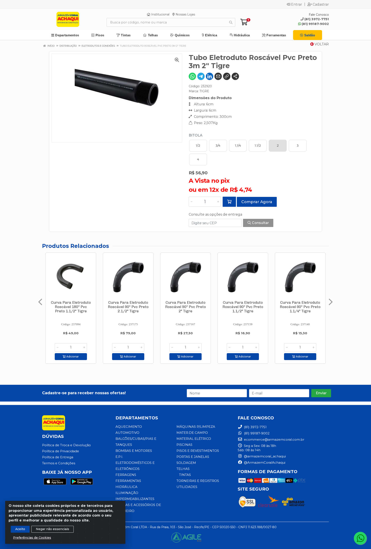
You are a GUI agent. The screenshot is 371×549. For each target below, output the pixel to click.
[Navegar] (40, 302)
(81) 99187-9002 (315, 24)
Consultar (260, 223)
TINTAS (185, 475)
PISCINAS (184, 445)
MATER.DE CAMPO (192, 433)
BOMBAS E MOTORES (134, 451)
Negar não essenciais (52, 529)
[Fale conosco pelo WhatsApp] (360, 538)
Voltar (321, 44)
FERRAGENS (126, 475)
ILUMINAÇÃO (127, 493)
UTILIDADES (186, 487)
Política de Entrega (57, 457)
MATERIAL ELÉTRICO (193, 439)
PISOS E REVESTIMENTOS (197, 451)
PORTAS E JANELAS (192, 457)
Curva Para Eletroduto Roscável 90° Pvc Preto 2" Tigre (185, 306)
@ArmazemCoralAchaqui (264, 462)
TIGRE (204, 91)
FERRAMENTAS (128, 481)
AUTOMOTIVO (127, 433)
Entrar (296, 4)
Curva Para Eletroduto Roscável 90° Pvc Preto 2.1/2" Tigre (128, 306)
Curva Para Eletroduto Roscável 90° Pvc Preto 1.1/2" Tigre (242, 306)
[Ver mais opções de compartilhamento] (235, 76)
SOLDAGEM (186, 463)
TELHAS (183, 469)
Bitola (195, 135)
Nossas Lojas (185, 14)
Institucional (159, 14)
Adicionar (72, 356)
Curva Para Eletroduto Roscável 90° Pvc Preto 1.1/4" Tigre (300, 306)
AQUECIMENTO (129, 427)
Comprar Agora (256, 201)
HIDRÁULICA (126, 487)
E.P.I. (119, 457)
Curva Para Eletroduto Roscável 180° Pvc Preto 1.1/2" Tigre (71, 306)
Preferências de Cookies (32, 538)
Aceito (20, 529)
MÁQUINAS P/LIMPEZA (195, 427)
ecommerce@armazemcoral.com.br (273, 439)
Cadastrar (321, 4)
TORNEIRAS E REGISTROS (197, 481)
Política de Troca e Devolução (66, 445)
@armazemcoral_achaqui (264, 456)
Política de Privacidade (60, 451)
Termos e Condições (58, 463)
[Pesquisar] (230, 22)
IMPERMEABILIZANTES (135, 499)
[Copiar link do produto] (226, 76)
